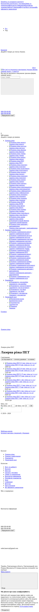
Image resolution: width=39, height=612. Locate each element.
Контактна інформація (17, 5)
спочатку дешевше (20, 359)
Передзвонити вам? (8, 115)
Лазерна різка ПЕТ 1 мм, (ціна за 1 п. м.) (19, 382)
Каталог (4, 3)
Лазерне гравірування (12, 230)
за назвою (31, 359)
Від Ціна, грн (5, 406)
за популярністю (7, 359)
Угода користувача (26, 606)
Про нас (9, 3)
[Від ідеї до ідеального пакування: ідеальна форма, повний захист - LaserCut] (11, 411)
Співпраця (16, 7)
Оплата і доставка (18, 3)
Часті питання (31, 7)
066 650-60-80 (6, 113)
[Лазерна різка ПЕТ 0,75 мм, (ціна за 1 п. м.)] (21, 374)
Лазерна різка (10, 140)
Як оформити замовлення (14, 487)
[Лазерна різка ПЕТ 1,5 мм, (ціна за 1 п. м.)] (21, 385)
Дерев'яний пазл (11, 297)
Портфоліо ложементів (13, 478)
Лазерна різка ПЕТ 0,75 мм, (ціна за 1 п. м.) (20, 376)
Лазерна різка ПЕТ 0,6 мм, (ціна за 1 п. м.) (20, 370)
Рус (6, 28)
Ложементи (9, 280)
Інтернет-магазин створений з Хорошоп (15, 433)
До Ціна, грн (19, 406)
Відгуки (23, 7)
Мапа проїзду (5, 572)
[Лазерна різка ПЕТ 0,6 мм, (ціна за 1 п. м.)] (21, 369)
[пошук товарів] (17, 86)
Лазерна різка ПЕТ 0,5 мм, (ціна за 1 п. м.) (20, 365)
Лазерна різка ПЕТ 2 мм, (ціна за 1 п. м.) (19, 393)
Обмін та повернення (12, 474)
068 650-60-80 (6, 111)
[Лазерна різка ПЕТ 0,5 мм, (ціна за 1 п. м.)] (21, 363)
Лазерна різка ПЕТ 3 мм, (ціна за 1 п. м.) (19, 398)
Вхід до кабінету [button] (11, 467)
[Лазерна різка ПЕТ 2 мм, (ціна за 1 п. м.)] (21, 391)
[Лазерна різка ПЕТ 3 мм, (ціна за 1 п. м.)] (21, 397)
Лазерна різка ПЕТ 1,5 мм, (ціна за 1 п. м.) (20, 387)
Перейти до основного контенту (12, 2)
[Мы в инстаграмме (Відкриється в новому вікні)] (16, 25)
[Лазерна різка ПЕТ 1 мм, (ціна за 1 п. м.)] (21, 380)
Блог (10, 7)
